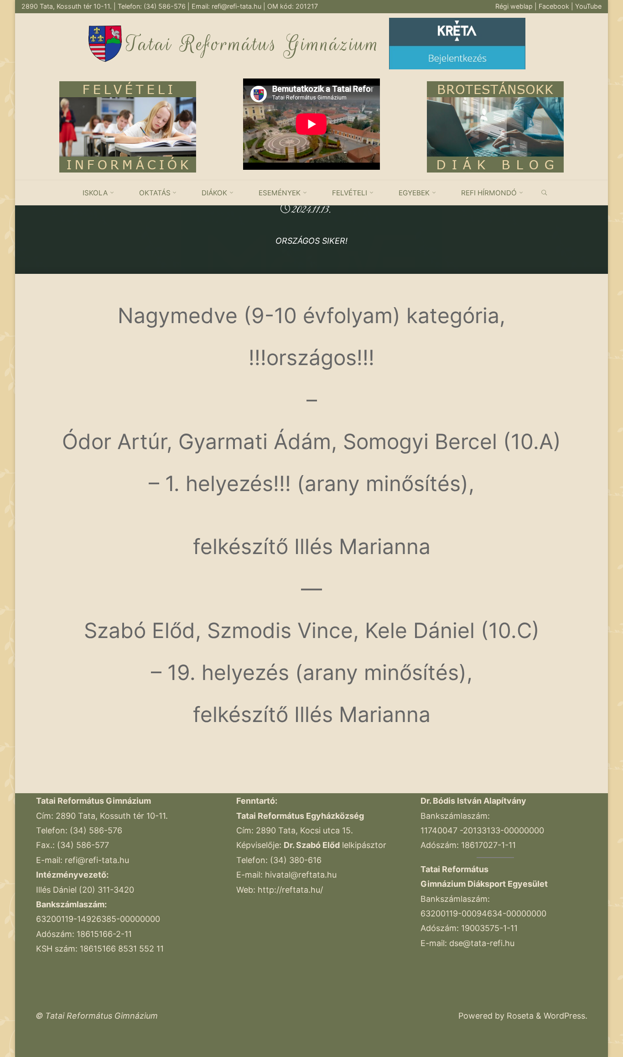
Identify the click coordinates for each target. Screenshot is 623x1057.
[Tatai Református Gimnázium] (105, 42)
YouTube (588, 6)
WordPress (564, 1015)
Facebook (555, 6)
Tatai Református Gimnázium (253, 44)
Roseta (519, 1015)
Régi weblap (515, 6)
